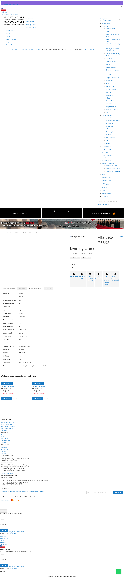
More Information (9, 289)
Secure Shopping (6, 424)
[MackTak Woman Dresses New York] (14, 21)
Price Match (5, 439)
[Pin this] (74, 268)
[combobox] (110, 201)
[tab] (9, 288)
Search (28, 17)
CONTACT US (82, 278)
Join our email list (20, 213)
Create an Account (90, 49)
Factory (3, 443)
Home (2, 233)
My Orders (3, 542)
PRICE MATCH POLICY (90, 279)
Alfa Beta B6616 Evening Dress (6, 390)
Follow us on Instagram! (102, 213)
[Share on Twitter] (74, 265)
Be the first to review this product (81, 253)
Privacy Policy (5, 441)
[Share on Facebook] (74, 262)
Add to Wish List (75, 257)
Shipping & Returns (7, 422)
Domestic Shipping (7, 428)
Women (3, 2)
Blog (2, 435)
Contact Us (3, 544)
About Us (4, 447)
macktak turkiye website (10, 4)
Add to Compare (86, 257)
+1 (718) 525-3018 (7, 473)
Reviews (22, 289)
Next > (121, 237)
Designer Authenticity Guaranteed (115, 279)
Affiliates (4, 430)
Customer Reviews (7, 437)
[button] (13, 398)
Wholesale (4, 453)
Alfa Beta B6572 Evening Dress (37, 390)
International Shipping (8, 426)
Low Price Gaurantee (98, 278)
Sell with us (4, 449)
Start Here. (13, 533)
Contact (3, 451)
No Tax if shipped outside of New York (106, 281)
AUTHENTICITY (74, 277)
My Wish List (23, 49)
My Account (13, 49)
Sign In (30, 49)
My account (3, 536)
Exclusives (9, 233)
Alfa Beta (17, 233)
